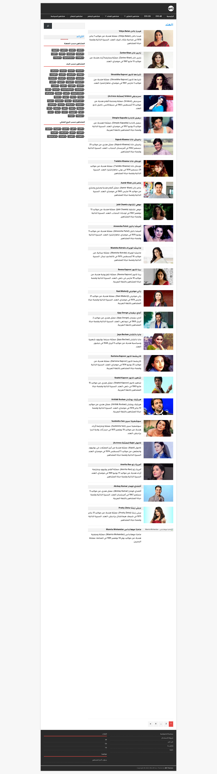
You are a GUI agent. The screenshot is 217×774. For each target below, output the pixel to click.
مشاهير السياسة (58, 16)
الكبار (54, 54)
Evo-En (147, 16)
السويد (61, 82)
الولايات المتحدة (77, 93)
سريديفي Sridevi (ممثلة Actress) (124, 96)
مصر (50, 112)
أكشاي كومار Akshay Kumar (127, 486)
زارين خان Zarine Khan (130, 53)
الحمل (48, 129)
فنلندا (72, 108)
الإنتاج (72, 50)
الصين (52, 82)
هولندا (71, 116)
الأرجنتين (71, 74)
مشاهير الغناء (113, 16)
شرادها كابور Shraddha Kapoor (126, 75)
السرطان (64, 132)
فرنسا (61, 104)
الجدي (65, 129)
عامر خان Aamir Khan (131, 183)
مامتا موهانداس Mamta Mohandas (123, 530)
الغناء (62, 54)
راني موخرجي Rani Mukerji (128, 291)
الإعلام (80, 50)
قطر (64, 108)
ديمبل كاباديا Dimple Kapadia (126, 118)
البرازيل (70, 78)
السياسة (70, 54)
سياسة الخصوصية (166, 734)
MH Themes (169, 768)
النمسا (56, 89)
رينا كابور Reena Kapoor (129, 270)
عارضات (57, 58)
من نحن (170, 742)
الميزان (62, 136)
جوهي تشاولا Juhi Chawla (129, 205)
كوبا (81, 112)
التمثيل (55, 50)
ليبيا (57, 112)
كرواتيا (57, 108)
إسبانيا (63, 71)
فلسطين (52, 104)
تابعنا (171, 750)
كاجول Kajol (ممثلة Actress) (127, 443)
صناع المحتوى (68, 58)
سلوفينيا (59, 101)
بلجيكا (58, 93)
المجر (63, 86)
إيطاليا (80, 74)
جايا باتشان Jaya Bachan (129, 335)
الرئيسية (170, 16)
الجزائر (61, 78)
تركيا (72, 97)
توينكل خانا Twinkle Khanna (127, 161)
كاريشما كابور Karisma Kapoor (126, 356)
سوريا (50, 101)
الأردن (62, 74)
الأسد (80, 129)
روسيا (68, 101)
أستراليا (79, 71)
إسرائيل (54, 71)
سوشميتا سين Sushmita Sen (126, 421)
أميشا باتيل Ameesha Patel (127, 226)
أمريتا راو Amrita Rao (130, 465)
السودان (69, 82)
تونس (65, 97)
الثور (73, 129)
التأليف (64, 50)
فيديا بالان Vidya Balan (130, 31)
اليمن (66, 93)
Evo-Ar (159, 16)
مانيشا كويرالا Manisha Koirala (126, 248)
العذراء (54, 132)
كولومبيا (72, 112)
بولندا (80, 97)
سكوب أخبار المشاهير (99, 760)
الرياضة (79, 54)
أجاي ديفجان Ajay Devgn (129, 313)
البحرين (79, 78)
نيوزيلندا (79, 116)
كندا (49, 108)
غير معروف (52, 136)
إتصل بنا (170, 746)
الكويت (71, 86)
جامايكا (57, 97)
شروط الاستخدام (167, 738)
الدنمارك (52, 78)
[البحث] (48, 26)
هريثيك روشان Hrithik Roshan (126, 400)
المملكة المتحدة (67, 89)
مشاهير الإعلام (94, 16)
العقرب (79, 136)
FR (106, 748)
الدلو (72, 132)
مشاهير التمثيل (132, 16)
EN (106, 744)
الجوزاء (57, 129)
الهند (47, 89)
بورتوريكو (49, 93)
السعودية (79, 82)
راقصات (79, 58)
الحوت (80, 132)
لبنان (64, 112)
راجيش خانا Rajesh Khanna (128, 140)
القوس (71, 136)
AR (106, 740)
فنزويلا (80, 108)
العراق (80, 86)
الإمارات (53, 74)
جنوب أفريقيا (78, 101)
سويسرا (79, 104)
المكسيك (79, 89)
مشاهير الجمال (76, 16)
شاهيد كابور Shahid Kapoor (127, 378)
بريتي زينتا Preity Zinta (130, 508)
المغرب (54, 86)
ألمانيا (71, 71)
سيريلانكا (70, 104)
